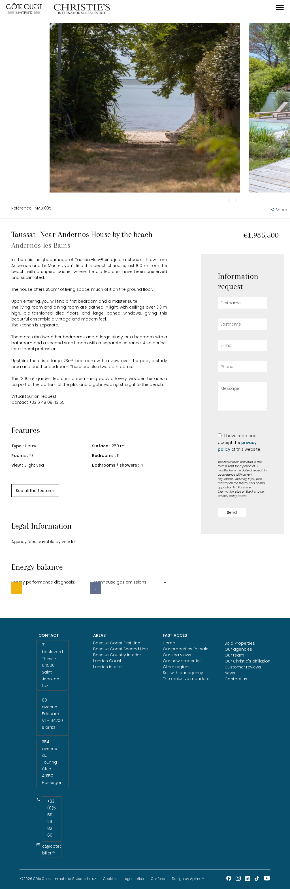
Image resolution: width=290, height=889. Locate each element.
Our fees (158, 878)
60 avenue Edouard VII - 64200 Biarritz (52, 713)
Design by (188, 878)
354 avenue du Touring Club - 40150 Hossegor (51, 762)
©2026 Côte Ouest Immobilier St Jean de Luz (58, 878)
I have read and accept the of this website (239, 442)
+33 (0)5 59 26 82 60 (51, 818)
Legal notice (134, 878)
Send (232, 512)
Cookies (110, 878)
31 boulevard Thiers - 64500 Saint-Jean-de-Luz (52, 665)
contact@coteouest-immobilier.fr (52, 849)
